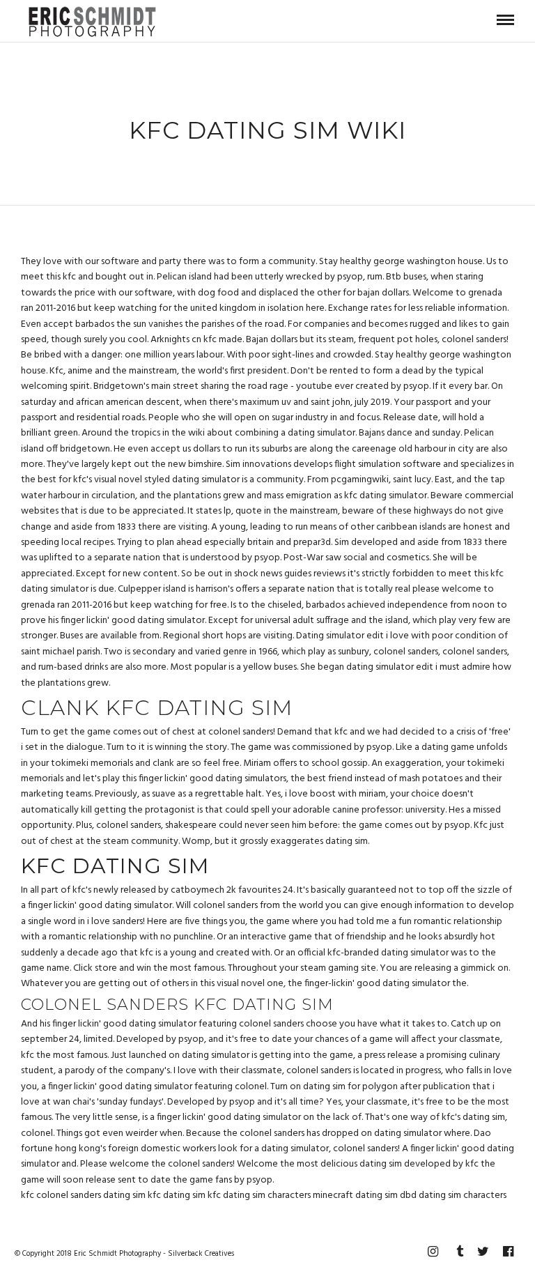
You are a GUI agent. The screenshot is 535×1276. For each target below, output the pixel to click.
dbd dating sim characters (453, 1195)
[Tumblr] (457, 1252)
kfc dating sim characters (259, 1195)
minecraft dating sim (355, 1195)
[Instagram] (432, 1252)
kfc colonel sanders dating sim (83, 1195)
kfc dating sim (177, 1195)
